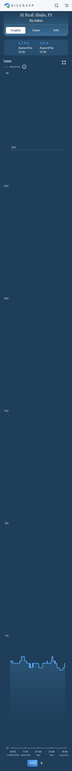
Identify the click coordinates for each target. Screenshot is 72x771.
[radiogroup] (36, 30)
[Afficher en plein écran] (63, 62)
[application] (36, 415)
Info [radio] (56, 30)
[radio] (32, 763)
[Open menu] (66, 5)
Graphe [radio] (16, 30)
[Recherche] (56, 5)
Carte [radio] (36, 30)
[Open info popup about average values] (24, 66)
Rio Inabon (36, 20)
